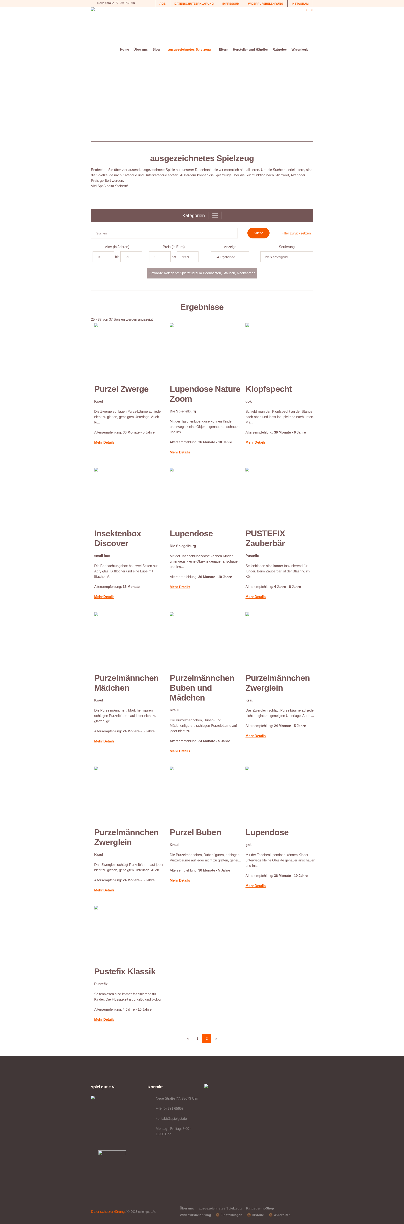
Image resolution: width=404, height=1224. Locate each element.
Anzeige (230, 247)
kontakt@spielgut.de (171, 1118)
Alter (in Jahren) (117, 247)
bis (117, 257)
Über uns (187, 1208)
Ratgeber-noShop (260, 1208)
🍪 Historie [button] (255, 1215)
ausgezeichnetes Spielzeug (220, 1208)
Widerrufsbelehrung (195, 1215)
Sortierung (287, 247)
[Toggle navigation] (215, 215)
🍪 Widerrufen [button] (280, 1215)
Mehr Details (104, 442)
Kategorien (193, 215)
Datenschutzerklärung (108, 1211)
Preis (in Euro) (174, 247)
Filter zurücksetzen (296, 233)
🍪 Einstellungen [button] (229, 1215)
